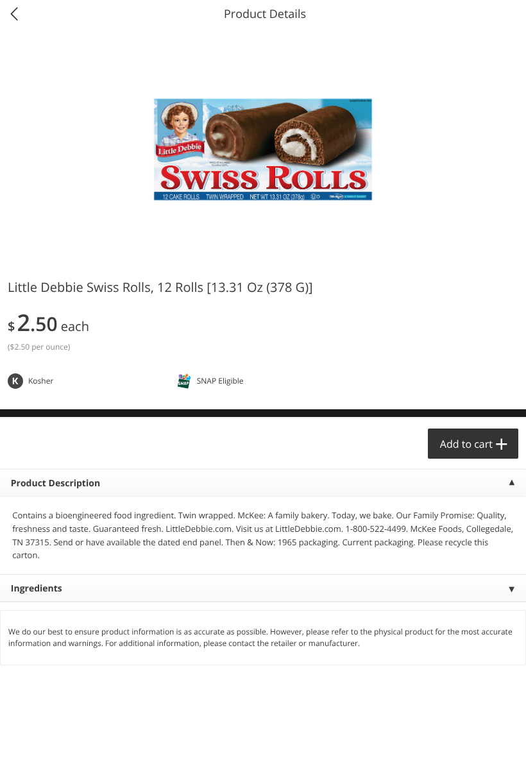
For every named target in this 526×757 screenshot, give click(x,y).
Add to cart (466, 444)
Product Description (55, 483)
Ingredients (36, 589)
